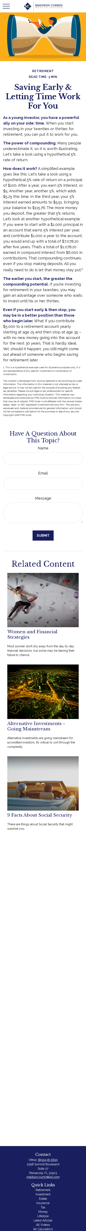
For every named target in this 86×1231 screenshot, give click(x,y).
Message (43, 498)
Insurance (43, 1203)
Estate (43, 1198)
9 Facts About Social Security (39, 815)
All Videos (43, 1224)
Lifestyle (43, 1216)
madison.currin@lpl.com (43, 1177)
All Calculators (43, 1229)
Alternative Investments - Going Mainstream (36, 726)
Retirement (43, 1190)
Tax (43, 1207)
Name (43, 448)
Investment (43, 1194)
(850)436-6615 (48, 1160)
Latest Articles (43, 1220)
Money (43, 1211)
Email (43, 473)
